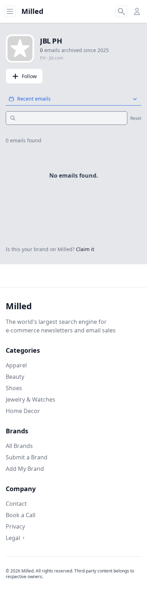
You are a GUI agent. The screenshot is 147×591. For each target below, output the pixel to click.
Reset (135, 118)
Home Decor (23, 411)
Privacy (15, 526)
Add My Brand (25, 469)
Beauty (15, 377)
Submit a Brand (26, 457)
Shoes (14, 388)
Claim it (85, 249)
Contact (16, 504)
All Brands (19, 446)
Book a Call (20, 515)
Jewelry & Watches (30, 399)
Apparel (16, 365)
